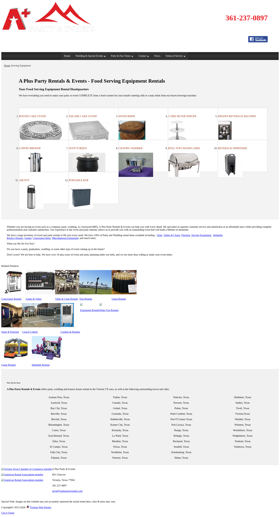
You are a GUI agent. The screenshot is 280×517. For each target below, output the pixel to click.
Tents (159, 235)
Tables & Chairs (171, 235)
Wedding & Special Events (89, 55)
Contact (142, 55)
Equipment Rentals (89, 310)
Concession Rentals (11, 299)
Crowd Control (30, 332)
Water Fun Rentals (108, 310)
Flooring (185, 235)
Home (67, 55)
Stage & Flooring (10, 332)
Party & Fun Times (120, 55)
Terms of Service (174, 55)
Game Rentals (8, 365)
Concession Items (42, 238)
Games (27, 238)
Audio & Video (33, 299)
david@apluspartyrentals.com (67, 491)
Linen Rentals (119, 299)
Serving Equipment (201, 235)
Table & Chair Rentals (66, 299)
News (157, 55)
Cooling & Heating (70, 332)
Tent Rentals (85, 299)
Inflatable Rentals (41, 365)
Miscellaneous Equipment (65, 238)
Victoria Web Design (40, 507)
